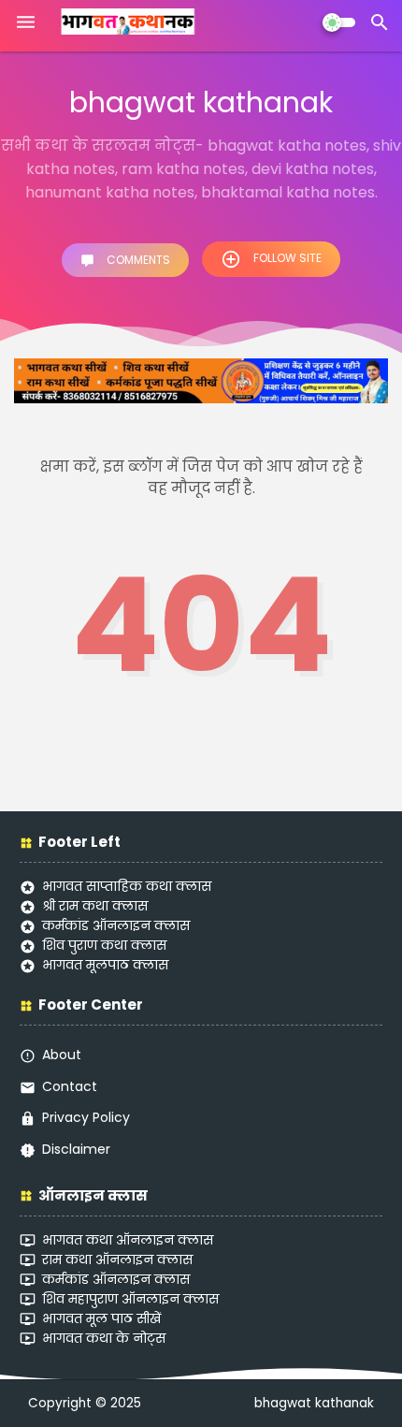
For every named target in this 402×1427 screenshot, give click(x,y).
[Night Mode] (339, 22)
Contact (69, 1086)
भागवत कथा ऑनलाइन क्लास (127, 1239)
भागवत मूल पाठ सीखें (101, 1318)
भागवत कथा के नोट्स (103, 1338)
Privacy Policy (86, 1117)
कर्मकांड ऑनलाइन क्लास (116, 925)
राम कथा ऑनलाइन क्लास (117, 1259)
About (61, 1054)
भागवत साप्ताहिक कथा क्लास (126, 886)
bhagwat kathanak (314, 1403)
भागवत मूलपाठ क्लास (105, 964)
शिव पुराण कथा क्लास (104, 945)
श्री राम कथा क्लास (95, 905)
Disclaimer (76, 1149)
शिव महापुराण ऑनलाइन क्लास (130, 1298)
